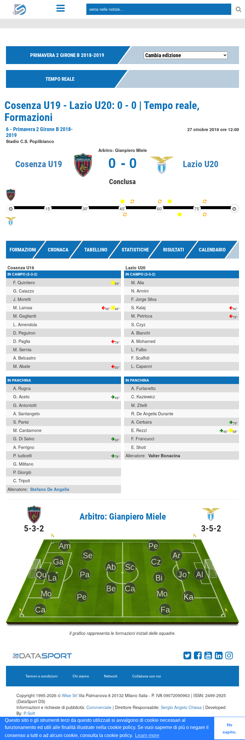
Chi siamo (81, 676)
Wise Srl (69, 695)
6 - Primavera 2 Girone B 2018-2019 (39, 132)
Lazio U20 (200, 164)
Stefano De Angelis (49, 489)
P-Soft (29, 713)
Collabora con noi (146, 676)
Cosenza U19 (38, 164)
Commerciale (98, 707)
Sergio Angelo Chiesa (181, 707)
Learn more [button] (147, 735)
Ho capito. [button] (230, 728)
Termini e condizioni (41, 676)
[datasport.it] (19, 9)
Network (110, 676)
